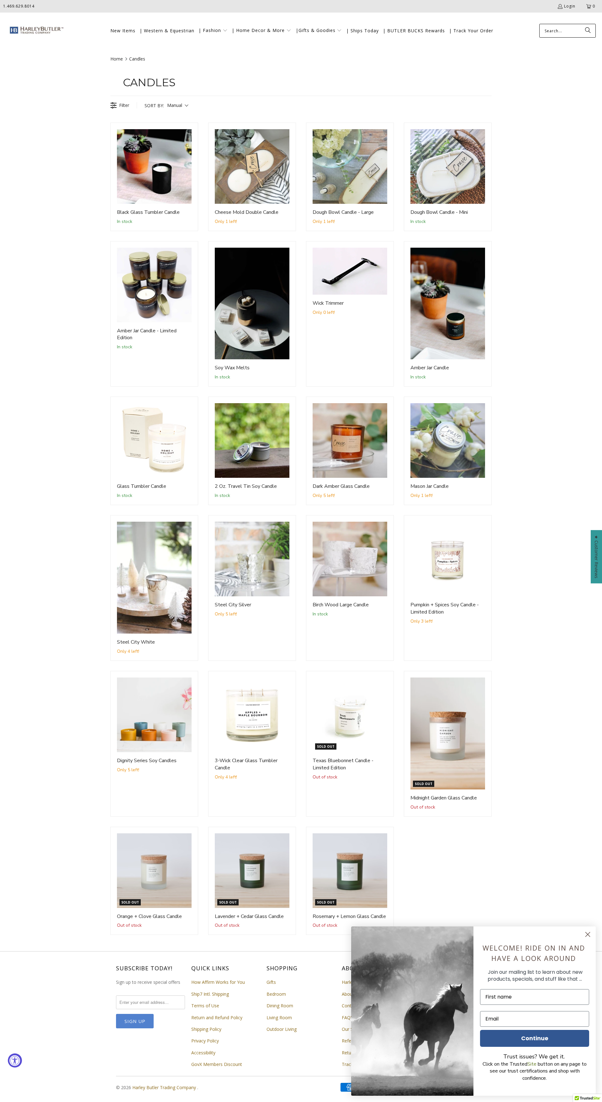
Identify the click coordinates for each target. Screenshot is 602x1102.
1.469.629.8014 (18, 6)
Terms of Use (205, 1006)
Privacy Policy (205, 1041)
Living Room (279, 1017)
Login (569, 6)
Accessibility (203, 1053)
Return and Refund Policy (216, 1017)
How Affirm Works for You (218, 982)
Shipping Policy (206, 1029)
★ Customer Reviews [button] (596, 556)
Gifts (271, 982)
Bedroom (276, 994)
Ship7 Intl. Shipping (210, 994)
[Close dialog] (587, 934)
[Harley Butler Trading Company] (35, 31)
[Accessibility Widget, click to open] (15, 1060)
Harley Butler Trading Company (164, 1087)
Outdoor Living (282, 1029)
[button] (213, 30)
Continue (534, 1038)
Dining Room (280, 1006)
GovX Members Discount (216, 1064)
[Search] (588, 31)
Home (116, 59)
